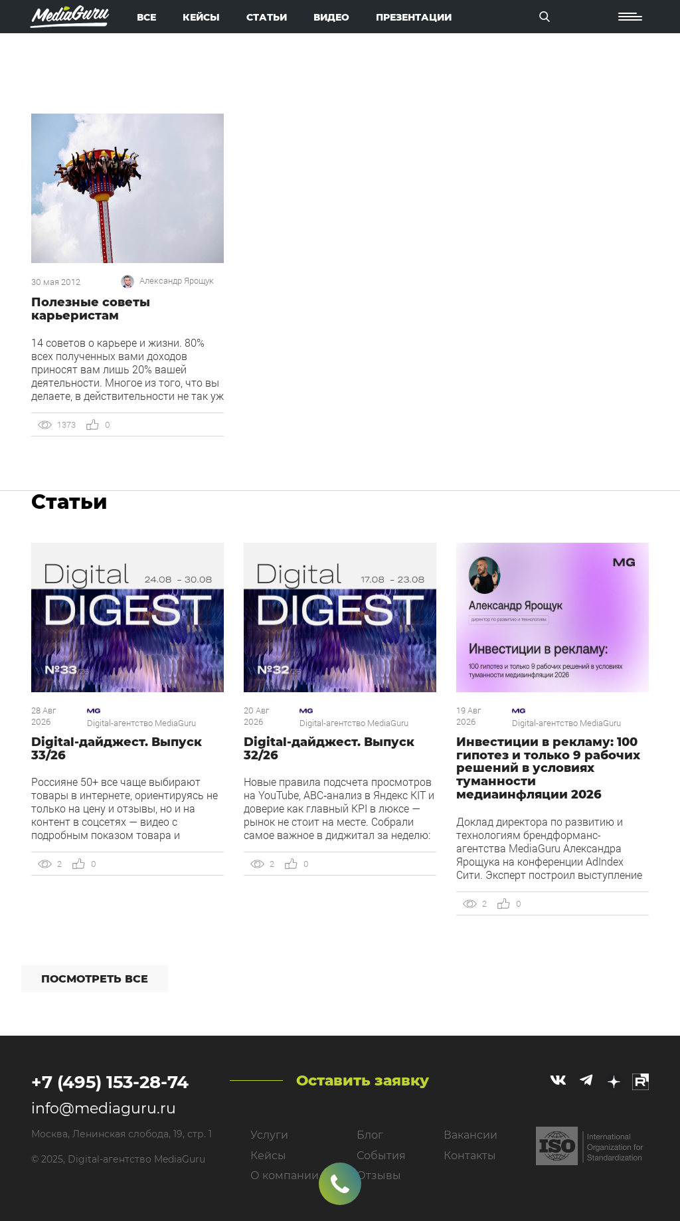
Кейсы (201, 17)
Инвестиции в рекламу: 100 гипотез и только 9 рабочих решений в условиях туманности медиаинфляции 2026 (548, 768)
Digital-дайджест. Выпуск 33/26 (116, 749)
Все (146, 17)
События (381, 1155)
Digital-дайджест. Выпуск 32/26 (329, 749)
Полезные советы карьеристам (90, 309)
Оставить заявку (362, 1080)
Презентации (414, 17)
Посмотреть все (94, 979)
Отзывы (379, 1175)
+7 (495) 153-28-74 (110, 1082)
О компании (284, 1175)
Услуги (269, 1135)
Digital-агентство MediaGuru (141, 723)
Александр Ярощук (176, 280)
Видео (331, 17)
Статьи (266, 17)
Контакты (470, 1155)
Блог (370, 1135)
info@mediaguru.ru (103, 1108)
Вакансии (470, 1135)
